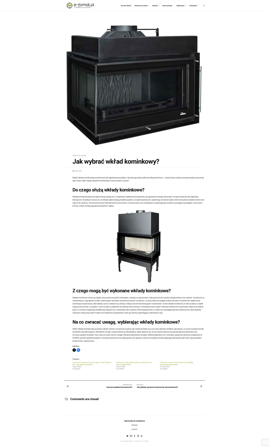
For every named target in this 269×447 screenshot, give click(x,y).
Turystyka (193, 5)
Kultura (155, 5)
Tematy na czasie (141, 5)
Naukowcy (180, 5)
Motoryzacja (167, 5)
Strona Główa (126, 5)
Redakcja (134, 425)
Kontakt (134, 429)
